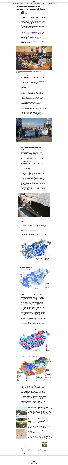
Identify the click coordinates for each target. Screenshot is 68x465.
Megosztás (24, 453)
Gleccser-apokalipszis (20, 3)
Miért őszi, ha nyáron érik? (56, 3)
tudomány (33, 422)
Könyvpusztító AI (33, 3)
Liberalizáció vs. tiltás (39, 3)
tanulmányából (41, 81)
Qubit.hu (29, 432)
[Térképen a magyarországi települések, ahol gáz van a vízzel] (21, 434)
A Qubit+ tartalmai (13, 3)
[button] (24, 449)
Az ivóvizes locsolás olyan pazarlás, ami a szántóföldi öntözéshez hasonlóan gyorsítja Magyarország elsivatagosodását (38, 420)
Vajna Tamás (29, 422)
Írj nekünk (34, 458)
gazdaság (26, 13)
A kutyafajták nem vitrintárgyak (47, 3)
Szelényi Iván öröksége (27, 3)
